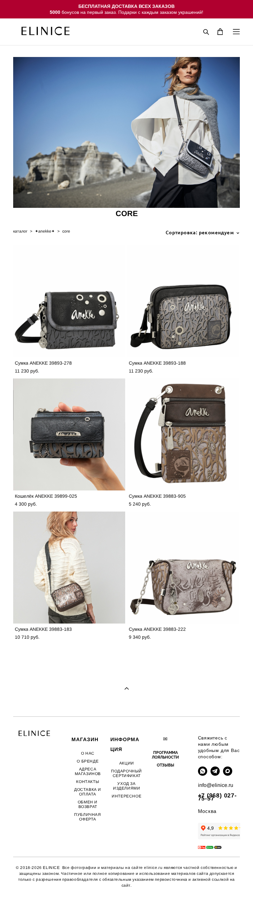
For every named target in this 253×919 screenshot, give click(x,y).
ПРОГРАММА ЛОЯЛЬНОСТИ (165, 755)
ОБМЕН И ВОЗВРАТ (88, 804)
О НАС (88, 753)
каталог (20, 231)
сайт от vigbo (26, 903)
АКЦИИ (126, 763)
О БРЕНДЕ (87, 761)
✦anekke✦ (45, 231)
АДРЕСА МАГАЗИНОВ (88, 771)
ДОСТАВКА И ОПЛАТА (87, 791)
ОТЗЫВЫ (165, 765)
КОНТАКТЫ (87, 781)
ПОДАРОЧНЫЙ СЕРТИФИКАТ (126, 773)
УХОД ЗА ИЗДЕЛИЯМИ (126, 786)
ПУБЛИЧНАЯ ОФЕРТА (87, 817)
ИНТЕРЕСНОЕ (126, 796)
